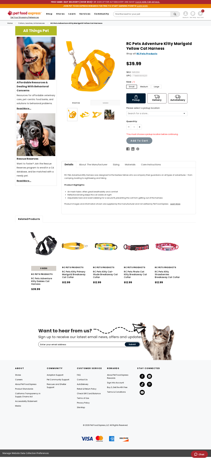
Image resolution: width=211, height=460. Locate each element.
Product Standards (24, 389)
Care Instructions (151, 164)
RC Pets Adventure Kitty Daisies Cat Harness (41, 281)
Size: (130, 81)
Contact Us (82, 379)
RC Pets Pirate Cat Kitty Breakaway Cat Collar (135, 274)
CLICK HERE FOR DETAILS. (147, 2)
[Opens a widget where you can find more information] (199, 454)
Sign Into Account (115, 382)
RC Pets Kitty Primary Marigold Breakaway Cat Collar (73, 274)
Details (69, 164)
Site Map (81, 407)
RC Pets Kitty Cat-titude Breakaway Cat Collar (105, 274)
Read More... (24, 108)
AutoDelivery (82, 384)
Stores (18, 375)
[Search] (175, 14)
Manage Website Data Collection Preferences (25, 453)
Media (18, 406)
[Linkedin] (132, 149)
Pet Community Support (58, 379)
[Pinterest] (137, 149)
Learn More (175, 204)
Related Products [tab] (29, 219)
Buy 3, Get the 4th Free (117, 387)
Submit (132, 344)
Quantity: (131, 121)
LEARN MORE (142, 6)
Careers (19, 379)
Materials (130, 164)
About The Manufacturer (93, 164)
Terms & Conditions (116, 392)
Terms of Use (83, 398)
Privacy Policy (83, 402)
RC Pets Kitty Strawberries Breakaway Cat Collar (167, 274)
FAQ (78, 375)
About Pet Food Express (25, 384)
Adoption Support (55, 375)
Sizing (116, 164)
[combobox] (156, 113)
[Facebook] (127, 149)
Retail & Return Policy (86, 389)
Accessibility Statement (26, 401)
